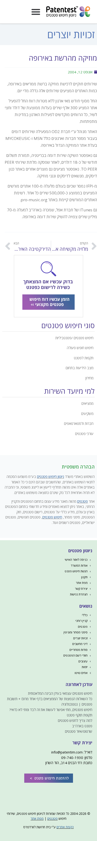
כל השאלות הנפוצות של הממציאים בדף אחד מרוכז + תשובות (49, 698)
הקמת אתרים (65, 827)
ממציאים (87, 403)
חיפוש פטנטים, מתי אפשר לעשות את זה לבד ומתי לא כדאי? (50, 709)
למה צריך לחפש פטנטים (75, 720)
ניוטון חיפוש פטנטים (50, 476)
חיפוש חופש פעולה (80, 347)
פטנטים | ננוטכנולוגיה (76, 704)
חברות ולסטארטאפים (78, 423)
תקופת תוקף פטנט (79, 715)
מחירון (89, 378)
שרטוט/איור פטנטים (78, 731)
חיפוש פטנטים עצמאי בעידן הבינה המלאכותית (60, 693)
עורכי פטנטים (84, 433)
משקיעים (87, 413)
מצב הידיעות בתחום (79, 367)
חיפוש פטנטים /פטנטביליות (74, 337)
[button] (36, 12)
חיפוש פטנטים (52, 517)
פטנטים (82, 501)
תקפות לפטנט (83, 358)
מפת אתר (37, 818)
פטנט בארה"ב (82, 726)
